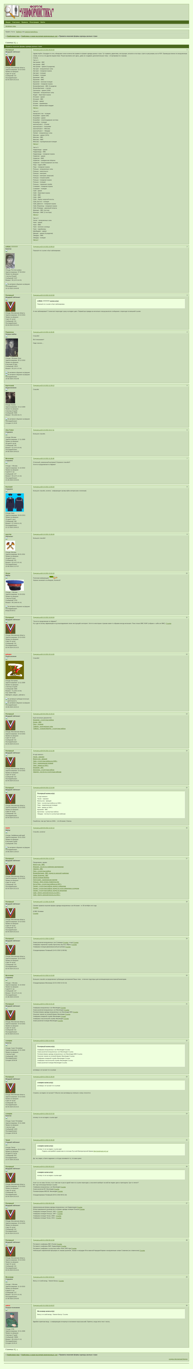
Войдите (19, 32)
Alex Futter (10, 430)
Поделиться (37, 50)
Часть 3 (35, 214)
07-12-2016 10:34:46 (47, 901)
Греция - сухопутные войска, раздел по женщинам (50, 890)
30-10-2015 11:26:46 (47, 458)
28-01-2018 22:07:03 (47, 1113)
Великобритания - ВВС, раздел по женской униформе (51, 873)
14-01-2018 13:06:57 (47, 938)
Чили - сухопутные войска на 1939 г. (45, 761)
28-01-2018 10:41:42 (47, 1004)
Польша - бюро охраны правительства (46, 882)
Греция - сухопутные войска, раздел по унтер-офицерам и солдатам (56, 888)
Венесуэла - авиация (40, 759)
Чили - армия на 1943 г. (41, 765)
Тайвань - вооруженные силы (43, 726)
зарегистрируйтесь (31, 32)
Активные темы (11, 26)
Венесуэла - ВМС (39, 864)
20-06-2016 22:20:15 (47, 714)
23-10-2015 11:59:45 (47, 332)
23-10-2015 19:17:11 (47, 430)
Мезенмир (9, 458)
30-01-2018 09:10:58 (47, 1240)
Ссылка (168, 623)
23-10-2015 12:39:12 (47, 385)
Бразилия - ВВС (38, 767)
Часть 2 (35, 144)
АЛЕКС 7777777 (12, 247)
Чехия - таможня (38, 757)
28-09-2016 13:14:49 (47, 787)
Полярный (10, 50)
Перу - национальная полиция (43, 763)
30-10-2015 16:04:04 (47, 617)
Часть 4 (35, 240)
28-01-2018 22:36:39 (47, 1140)
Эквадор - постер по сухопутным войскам (47, 772)
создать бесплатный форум (178, 1359)
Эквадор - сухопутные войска (56, 728)
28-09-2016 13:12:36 (47, 750)
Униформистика (13, 36)
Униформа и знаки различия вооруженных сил (39, 36)
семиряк (9, 1041)
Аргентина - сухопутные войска (43, 770)
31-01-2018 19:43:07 (47, 1305)
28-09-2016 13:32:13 (47, 828)
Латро (8, 573)
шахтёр (8, 534)
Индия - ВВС (37, 722)
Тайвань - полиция (39, 728)
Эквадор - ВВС (38, 869)
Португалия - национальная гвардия (45, 880)
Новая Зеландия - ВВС (40, 875)
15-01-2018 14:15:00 (47, 975)
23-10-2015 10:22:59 (47, 295)
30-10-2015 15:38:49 (47, 534)
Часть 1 (35, 108)
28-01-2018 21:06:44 (47, 1077)
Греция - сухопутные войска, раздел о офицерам (49, 886)
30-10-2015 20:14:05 (47, 654)
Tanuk (8, 1140)
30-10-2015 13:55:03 (47, 487)
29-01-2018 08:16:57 (47, 1166)
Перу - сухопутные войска (42, 871)
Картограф (10, 386)
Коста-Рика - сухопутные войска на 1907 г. (47, 884)
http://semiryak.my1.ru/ (100, 1151)
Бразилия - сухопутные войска (43, 720)
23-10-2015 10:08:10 (47, 246)
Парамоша (10, 332)
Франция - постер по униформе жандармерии (48, 867)
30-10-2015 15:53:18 (47, 573)
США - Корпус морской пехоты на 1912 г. (46, 895)
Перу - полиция (38, 724)
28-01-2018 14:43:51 (47, 1040)
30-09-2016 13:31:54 (47, 858)
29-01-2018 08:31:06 (47, 1203)
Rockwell (9, 487)
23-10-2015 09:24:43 (47, 50)
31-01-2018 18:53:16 (47, 1277)
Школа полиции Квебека (41, 877)
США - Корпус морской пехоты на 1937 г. (46, 893)
